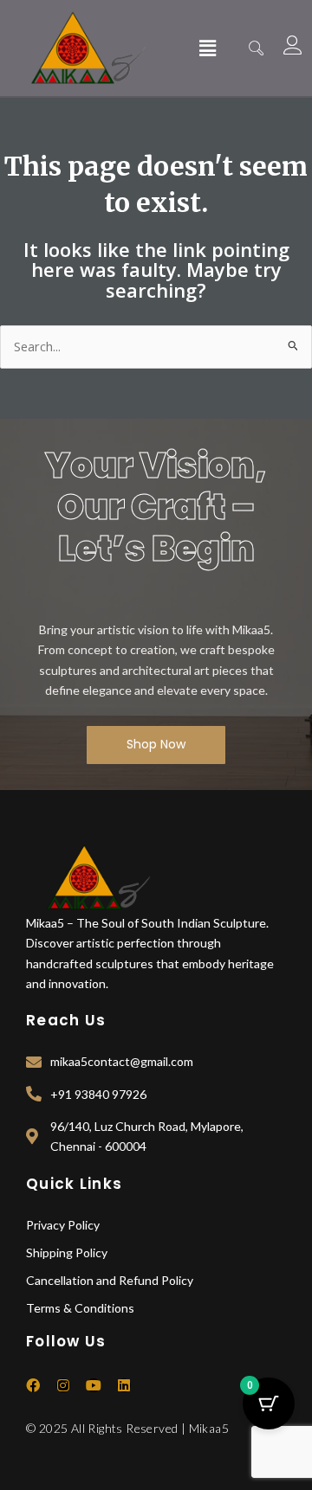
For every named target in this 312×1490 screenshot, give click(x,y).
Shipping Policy (66, 1252)
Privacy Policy (63, 1224)
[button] (207, 47)
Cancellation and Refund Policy (109, 1280)
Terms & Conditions (80, 1308)
